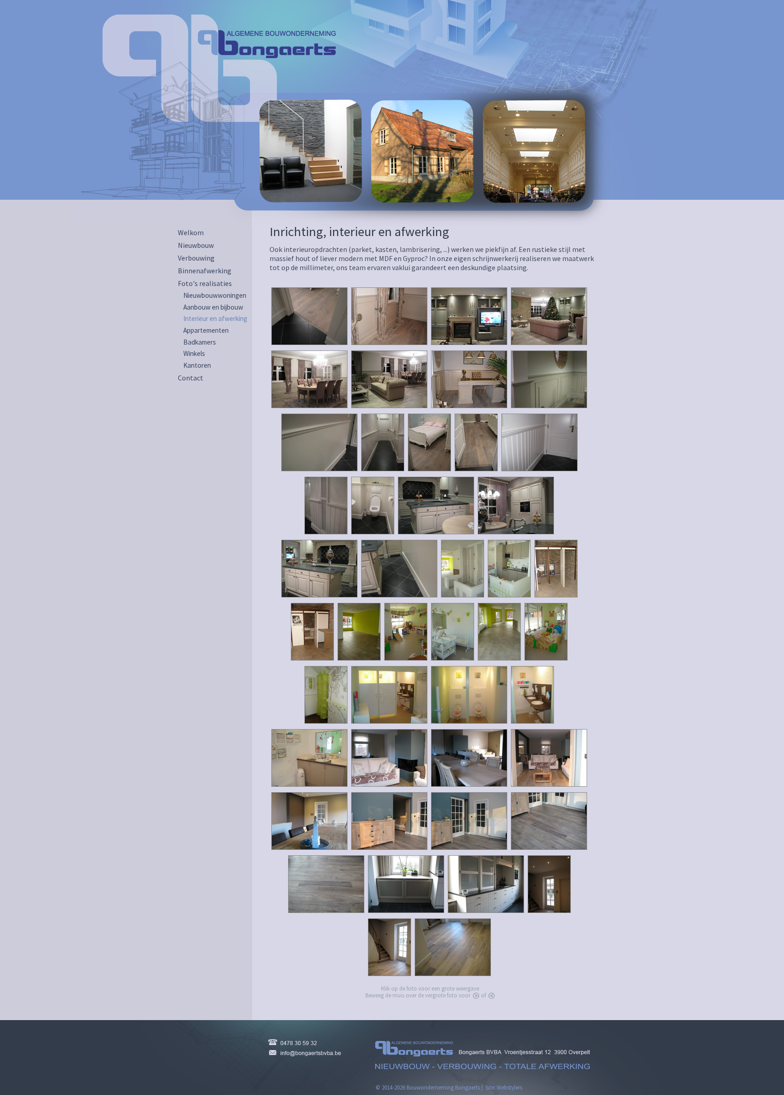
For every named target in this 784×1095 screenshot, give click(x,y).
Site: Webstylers (503, 1087)
